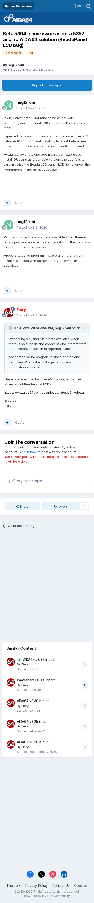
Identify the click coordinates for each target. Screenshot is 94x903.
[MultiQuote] (7, 203)
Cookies (80, 885)
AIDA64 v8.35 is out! (39, 660)
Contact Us (61, 885)
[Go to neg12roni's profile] (8, 105)
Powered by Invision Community (47, 896)
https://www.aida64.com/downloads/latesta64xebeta (44, 392)
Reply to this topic (47, 85)
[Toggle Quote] (11, 328)
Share (23, 506)
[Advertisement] (47, 583)
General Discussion (40, 69)
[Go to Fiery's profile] (8, 312)
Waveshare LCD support (36, 680)
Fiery (25, 664)
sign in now (28, 452)
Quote (19, 203)
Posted (31, 108)
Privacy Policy (36, 885)
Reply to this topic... (28, 481)
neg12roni (16, 65)
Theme (13, 885)
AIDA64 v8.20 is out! (33, 742)
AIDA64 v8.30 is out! (33, 701)
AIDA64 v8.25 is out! (32, 722)
